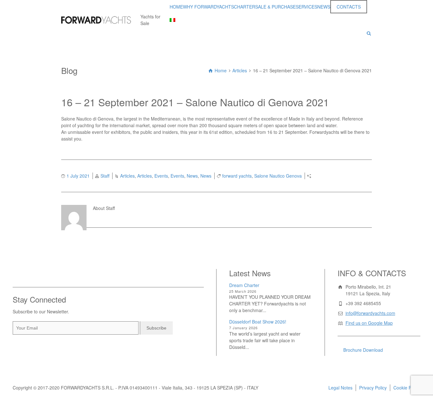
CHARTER (244, 6)
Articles (127, 176)
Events (161, 176)
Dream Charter (244, 285)
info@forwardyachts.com (370, 313)
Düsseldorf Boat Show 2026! (257, 321)
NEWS (323, 6)
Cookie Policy (406, 387)
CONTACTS (349, 6)
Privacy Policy (373, 387)
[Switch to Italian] (172, 20)
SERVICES (306, 6)
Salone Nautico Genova (278, 176)
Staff (104, 176)
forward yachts (237, 176)
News (192, 176)
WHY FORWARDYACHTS (208, 6)
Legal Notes (340, 387)
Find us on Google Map (369, 323)
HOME (176, 6)
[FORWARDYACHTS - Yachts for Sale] (96, 20)
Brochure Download (363, 350)
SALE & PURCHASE (275, 6)
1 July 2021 (78, 176)
